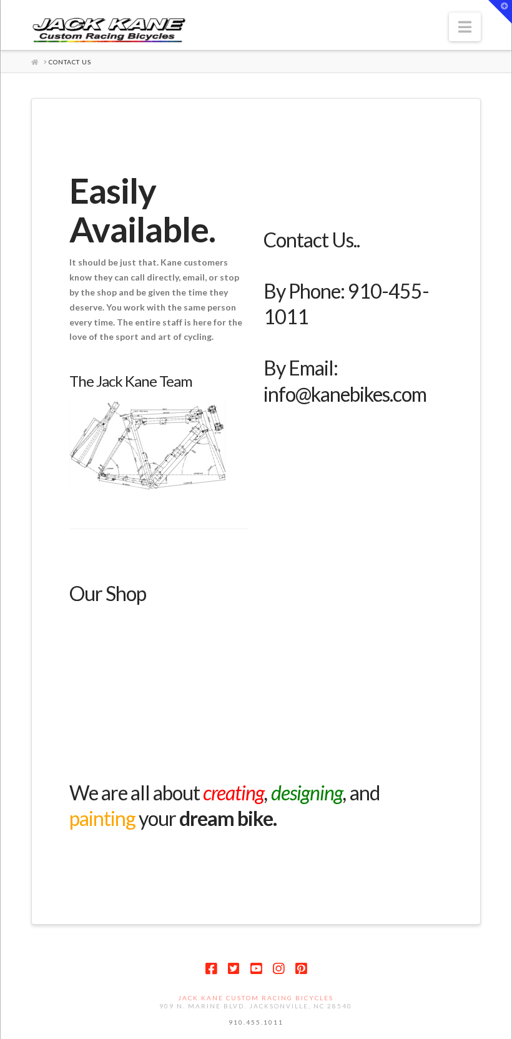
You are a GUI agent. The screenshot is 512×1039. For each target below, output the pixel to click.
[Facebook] (211, 968)
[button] (465, 26)
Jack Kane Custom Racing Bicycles (255, 998)
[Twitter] (233, 968)
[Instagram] (278, 968)
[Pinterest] (301, 968)
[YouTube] (256, 968)
